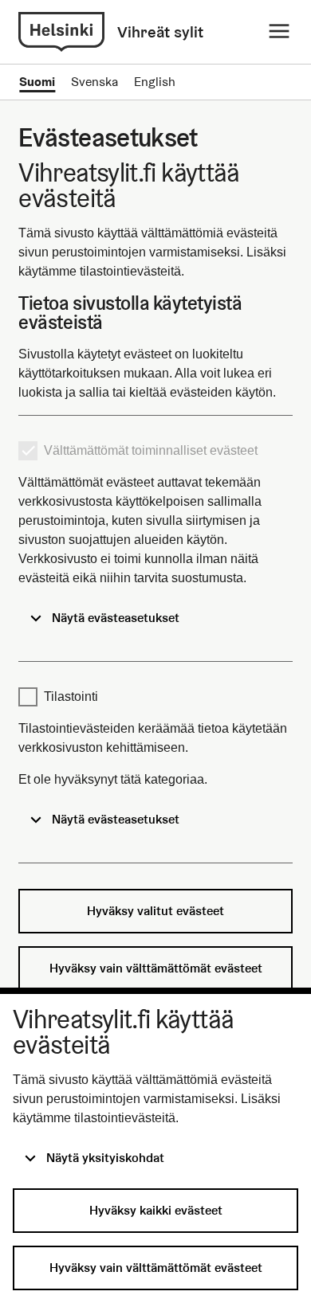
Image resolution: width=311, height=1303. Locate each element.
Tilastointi (71, 696)
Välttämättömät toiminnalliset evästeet (151, 450)
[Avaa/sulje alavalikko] (279, 32)
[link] (61, 32)
